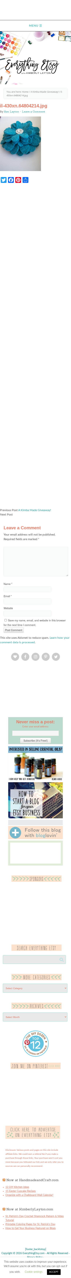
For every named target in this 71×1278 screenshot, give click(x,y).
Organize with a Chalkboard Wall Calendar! (29, 1195)
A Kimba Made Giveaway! (34, 510)
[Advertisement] (35, 347)
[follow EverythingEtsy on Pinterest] (36, 1068)
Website (8, 608)
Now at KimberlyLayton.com (29, 1209)
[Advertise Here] (32, 1138)
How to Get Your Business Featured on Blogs (30, 1228)
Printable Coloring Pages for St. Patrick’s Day (30, 1224)
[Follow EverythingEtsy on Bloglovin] (35, 838)
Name (8, 584)
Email (8, 596)
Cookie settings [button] (33, 1272)
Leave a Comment (33, 111)
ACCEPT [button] (53, 1272)
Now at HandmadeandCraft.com (32, 1180)
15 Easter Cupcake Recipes (20, 1191)
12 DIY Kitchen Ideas (17, 1187)
